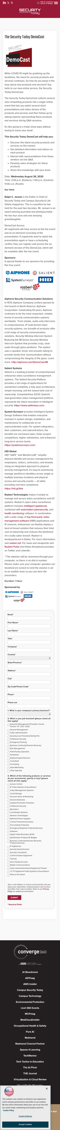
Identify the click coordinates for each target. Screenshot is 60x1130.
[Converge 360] (30, 952)
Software (13, 831)
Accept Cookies (25, 1124)
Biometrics (14, 809)
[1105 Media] (30, 964)
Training (13, 859)
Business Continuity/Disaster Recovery (25, 745)
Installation (14, 755)
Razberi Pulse (12, 546)
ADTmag (30, 978)
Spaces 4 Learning (30, 1049)
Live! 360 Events (30, 1008)
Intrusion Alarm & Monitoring (21, 797)
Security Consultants (18, 852)
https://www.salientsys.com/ (29, 405)
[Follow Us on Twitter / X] (8, 3)
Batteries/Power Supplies (20, 819)
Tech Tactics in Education (30, 1061)
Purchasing (14, 764)
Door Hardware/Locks (19, 862)
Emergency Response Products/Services (26, 828)
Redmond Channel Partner (30, 1043)
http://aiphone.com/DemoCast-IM (30, 362)
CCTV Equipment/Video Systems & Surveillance (29, 871)
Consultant (14, 761)
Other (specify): (16, 771)
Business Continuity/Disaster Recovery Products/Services (25, 842)
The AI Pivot (30, 1067)
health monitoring (14, 513)
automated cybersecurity (34, 509)
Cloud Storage (16, 794)
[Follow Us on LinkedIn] (5, 3)
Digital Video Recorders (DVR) (22, 834)
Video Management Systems (22, 790)
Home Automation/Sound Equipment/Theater (28, 868)
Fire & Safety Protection (19, 825)
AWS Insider (30, 984)
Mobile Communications (20, 865)
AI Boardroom (30, 972)
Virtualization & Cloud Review (30, 1079)
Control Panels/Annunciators (21, 822)
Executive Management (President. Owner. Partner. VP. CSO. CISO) (27, 725)
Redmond (30, 1037)
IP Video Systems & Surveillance (23, 787)
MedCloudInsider (30, 1019)
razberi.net (15, 543)
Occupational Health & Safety (30, 1025)
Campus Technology (30, 996)
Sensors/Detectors (17, 800)
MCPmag (30, 1013)
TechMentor (30, 1055)
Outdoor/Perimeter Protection (22, 803)
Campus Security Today (30, 990)
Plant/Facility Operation (19, 752)
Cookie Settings (25, 1116)
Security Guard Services (19, 849)
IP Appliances (15, 846)
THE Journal (30, 1073)
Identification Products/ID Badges (23, 838)
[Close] (47, 1088)
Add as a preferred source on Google (46, 2)
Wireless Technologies (19, 816)
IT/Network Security (18, 739)
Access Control (16, 784)
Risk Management (17, 749)
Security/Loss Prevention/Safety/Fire (25, 736)
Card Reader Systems (19, 812)
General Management (19, 730)
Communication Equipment (21, 856)
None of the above (17, 874)
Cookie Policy (8, 1110)
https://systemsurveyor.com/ (20, 445)
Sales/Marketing (16, 767)
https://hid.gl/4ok (14, 488)
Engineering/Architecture (20, 758)
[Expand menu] (56, 3)
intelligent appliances (35, 505)
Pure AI (30, 1031)
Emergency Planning (18, 742)
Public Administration (18, 733)
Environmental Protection (30, 1002)
